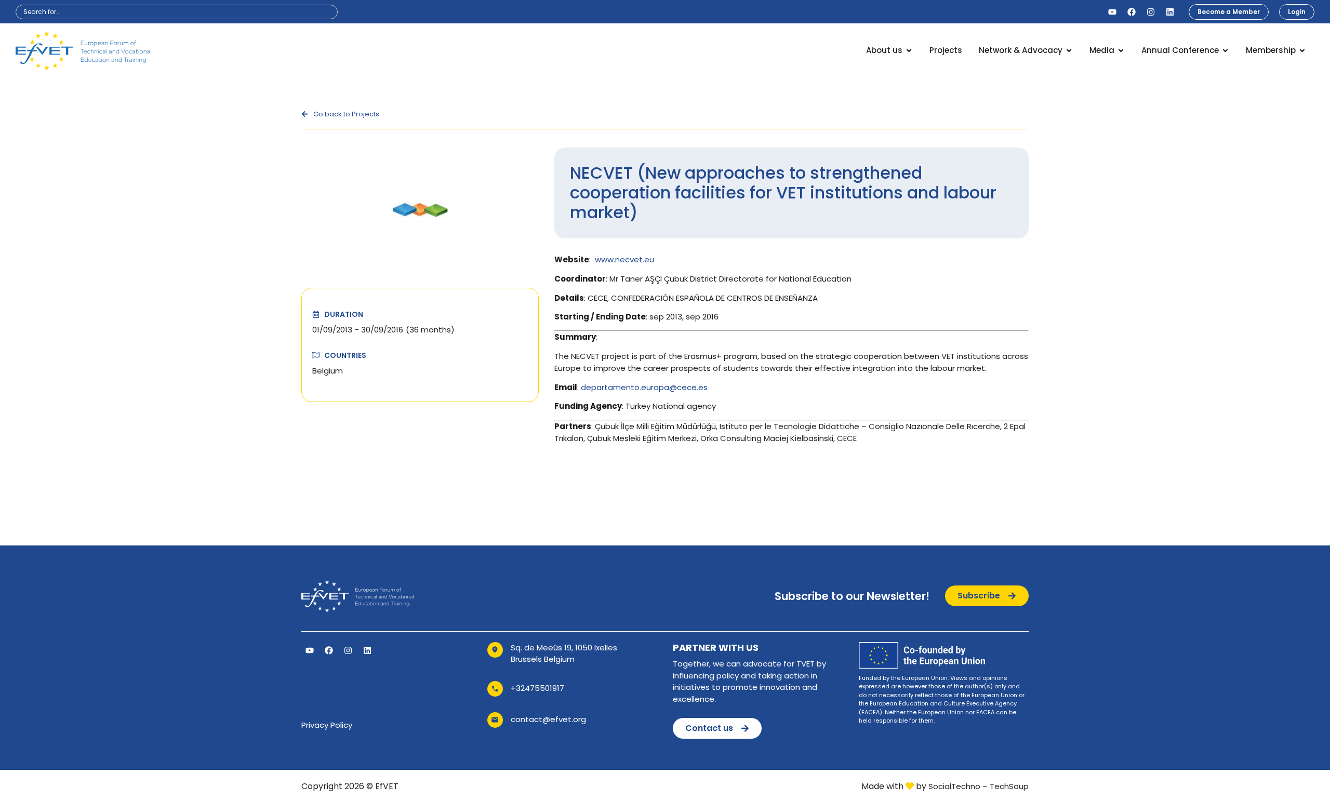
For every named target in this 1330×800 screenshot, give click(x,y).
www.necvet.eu (624, 259)
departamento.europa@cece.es (644, 387)
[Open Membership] (1302, 51)
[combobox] (177, 12)
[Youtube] (1112, 12)
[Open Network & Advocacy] (1069, 51)
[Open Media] (1121, 51)
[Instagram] (1150, 12)
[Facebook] (1131, 12)
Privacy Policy (326, 724)
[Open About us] (909, 51)
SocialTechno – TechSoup (978, 786)
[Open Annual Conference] (1225, 51)
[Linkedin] (1170, 12)
